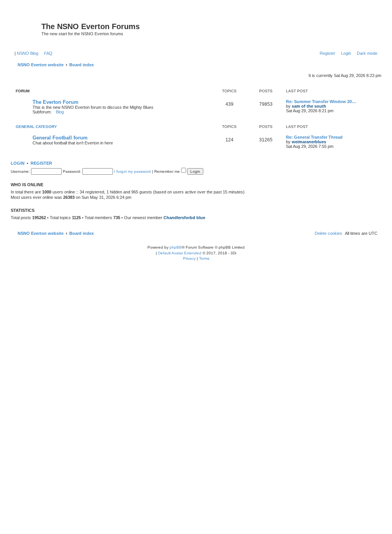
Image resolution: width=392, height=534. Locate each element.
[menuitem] (46, 53)
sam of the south (309, 106)
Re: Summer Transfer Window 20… (321, 101)
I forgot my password (132, 171)
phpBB (176, 247)
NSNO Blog (27, 53)
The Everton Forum (55, 102)
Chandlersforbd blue (184, 217)
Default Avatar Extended (179, 253)
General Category (36, 126)
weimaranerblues (309, 141)
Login (17, 163)
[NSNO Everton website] (27, 28)
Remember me (167, 171)
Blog (60, 112)
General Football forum (60, 138)
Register (41, 163)
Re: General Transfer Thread (314, 137)
